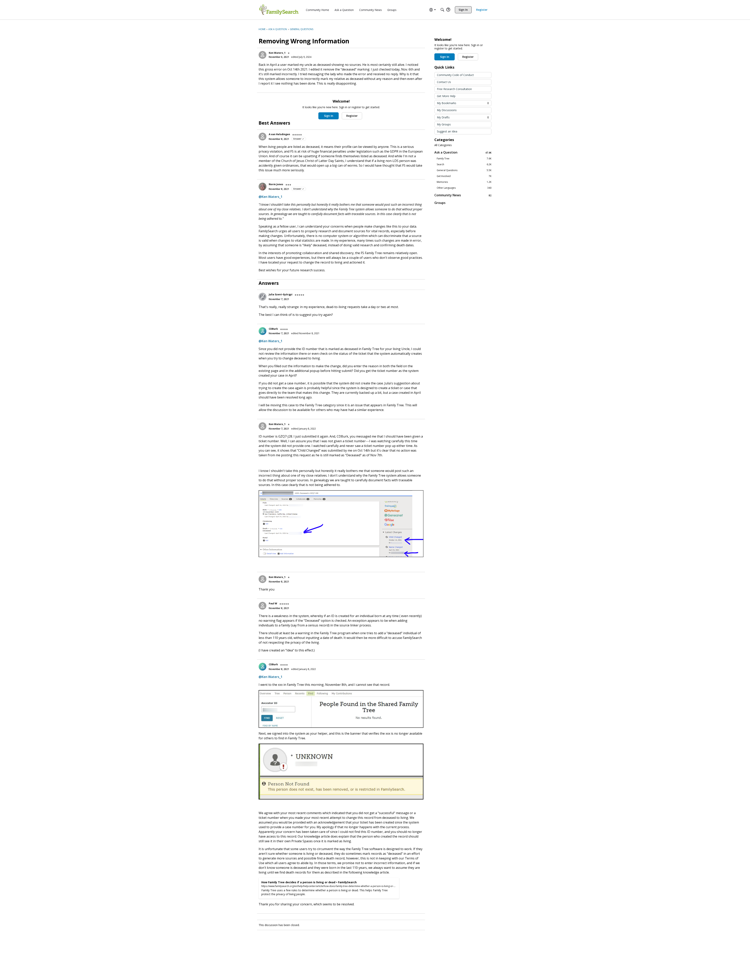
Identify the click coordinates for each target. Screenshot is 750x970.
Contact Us (444, 82)
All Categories (443, 145)
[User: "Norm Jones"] (262, 186)
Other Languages (464, 188)
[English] (278, 10)
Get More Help (446, 96)
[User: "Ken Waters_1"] (262, 55)
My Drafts (463, 117)
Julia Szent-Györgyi (280, 294)
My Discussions (447, 110)
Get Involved (464, 176)
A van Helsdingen (279, 134)
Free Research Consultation (454, 89)
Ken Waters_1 (277, 52)
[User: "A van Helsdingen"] (262, 136)
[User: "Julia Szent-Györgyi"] (262, 297)
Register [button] (352, 116)
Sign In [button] (328, 116)
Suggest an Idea (447, 131)
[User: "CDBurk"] (262, 331)
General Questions (464, 170)
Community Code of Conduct (455, 75)
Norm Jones (276, 184)
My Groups (444, 124)
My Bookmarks (463, 103)
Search (464, 164)
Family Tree (464, 158)
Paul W (273, 603)
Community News (462, 195)
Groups (440, 203)
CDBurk (273, 328)
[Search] (442, 9)
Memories (464, 182)
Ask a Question (462, 152)
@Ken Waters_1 (270, 197)
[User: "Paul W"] (262, 606)
